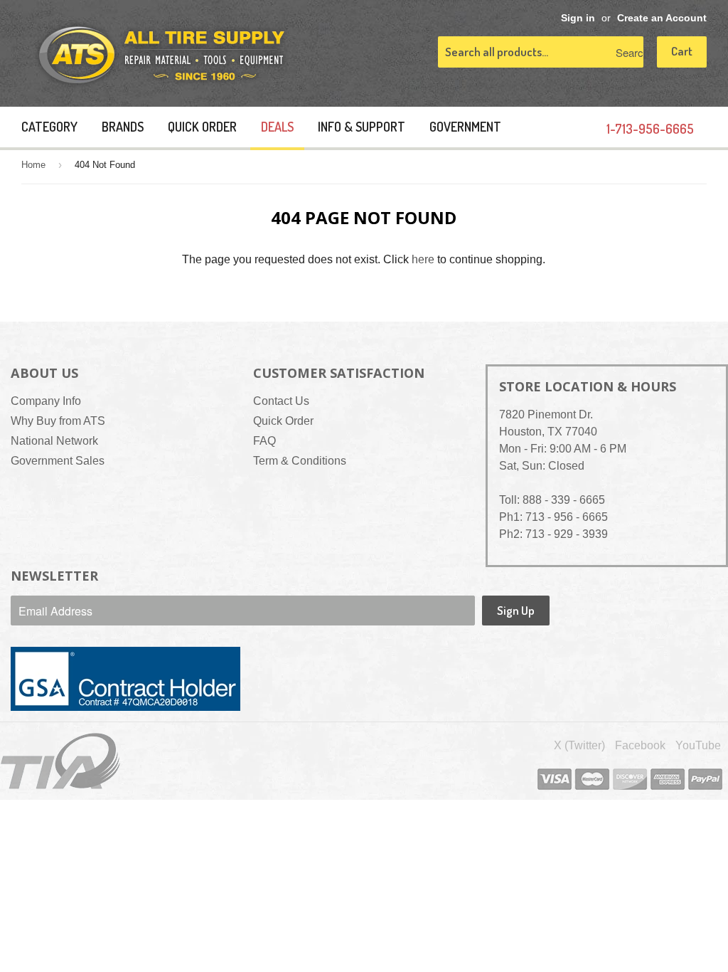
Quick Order (202, 126)
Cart (681, 50)
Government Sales (58, 461)
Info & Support (361, 126)
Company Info (46, 401)
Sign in (578, 18)
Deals (277, 126)
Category (49, 126)
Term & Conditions (299, 461)
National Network (54, 441)
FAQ (264, 441)
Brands (123, 126)
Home (33, 164)
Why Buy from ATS (58, 421)
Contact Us (281, 401)
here (423, 259)
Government (465, 126)
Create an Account (662, 18)
